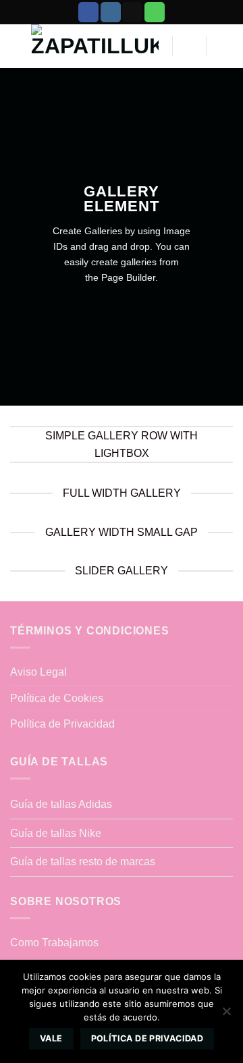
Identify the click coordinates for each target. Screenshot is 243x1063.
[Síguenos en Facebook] (88, 12)
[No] (226, 1015)
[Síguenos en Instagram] (111, 12)
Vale (51, 1038)
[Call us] (154, 12)
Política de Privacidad (62, 724)
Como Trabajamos (54, 942)
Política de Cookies (56, 698)
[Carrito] (189, 46)
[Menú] (225, 46)
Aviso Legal (38, 672)
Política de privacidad (147, 1038)
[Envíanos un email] (132, 12)
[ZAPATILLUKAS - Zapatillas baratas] (94, 46)
